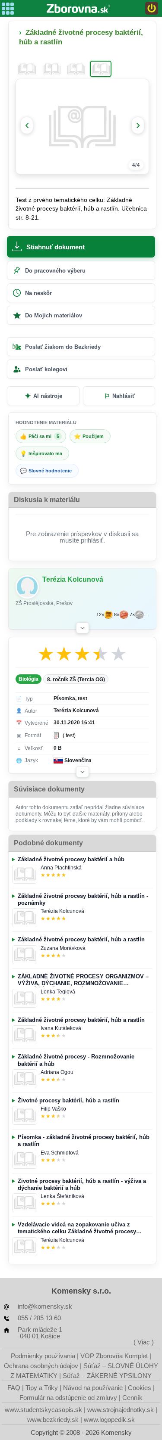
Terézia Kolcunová (62, 911)
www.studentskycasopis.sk (43, 1409)
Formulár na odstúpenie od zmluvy (68, 1397)
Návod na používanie (93, 1387)
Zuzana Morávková (63, 948)
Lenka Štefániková (62, 1196)
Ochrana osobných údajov (41, 1365)
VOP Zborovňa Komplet (114, 1355)
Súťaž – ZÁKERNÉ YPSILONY (107, 1375)
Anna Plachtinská (61, 868)
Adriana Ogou (57, 1072)
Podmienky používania (43, 1355)
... (147, 614)
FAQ (13, 1387)
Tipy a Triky (41, 1387)
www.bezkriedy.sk (53, 1419)
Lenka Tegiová (58, 992)
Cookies (139, 1387)
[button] (82, 627)
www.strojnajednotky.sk (120, 1409)
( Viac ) (143, 1342)
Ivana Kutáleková (61, 1028)
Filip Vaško (53, 1109)
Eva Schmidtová (60, 1153)
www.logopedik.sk (109, 1419)
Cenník (132, 1397)
